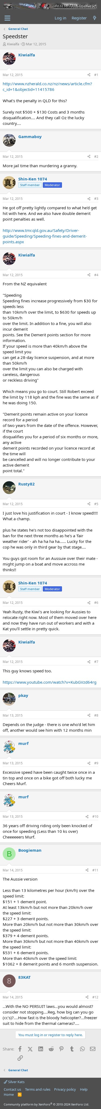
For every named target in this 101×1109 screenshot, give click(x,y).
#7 (96, 661)
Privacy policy (65, 1089)
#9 (96, 763)
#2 (96, 156)
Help (84, 1089)
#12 (95, 997)
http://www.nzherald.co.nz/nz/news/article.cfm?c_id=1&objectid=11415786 (47, 86)
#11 (95, 870)
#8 (96, 715)
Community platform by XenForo (46, 1104)
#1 (96, 75)
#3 (96, 198)
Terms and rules (37, 1089)
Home (9, 1094)
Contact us (12, 1089)
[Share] (88, 75)
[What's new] (94, 18)
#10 (95, 816)
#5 (96, 504)
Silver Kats (16, 1081)
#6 (96, 602)
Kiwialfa (13, 44)
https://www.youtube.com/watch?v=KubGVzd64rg (49, 682)
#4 (96, 275)
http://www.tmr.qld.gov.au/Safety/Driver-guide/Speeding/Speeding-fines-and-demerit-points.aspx (45, 236)
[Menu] (7, 18)
